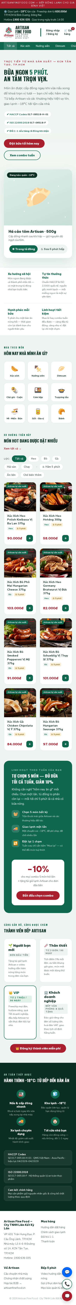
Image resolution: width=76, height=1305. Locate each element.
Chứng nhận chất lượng (18, 1278)
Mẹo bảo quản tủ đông (54, 1288)
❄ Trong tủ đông (23, 249)
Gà (56, 458)
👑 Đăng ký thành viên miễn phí (38, 1048)
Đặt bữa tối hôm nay (24, 143)
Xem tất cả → (12, 448)
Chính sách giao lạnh (53, 1232)
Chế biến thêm (32, 475)
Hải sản (11, 467)
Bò (45, 458)
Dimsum (60, 46)
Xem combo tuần (22, 155)
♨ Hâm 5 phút (51, 467)
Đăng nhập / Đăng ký (53, 32)
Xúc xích (25, 46)
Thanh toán (48, 1241)
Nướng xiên (43, 46)
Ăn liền (11, 475)
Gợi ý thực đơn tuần (52, 1283)
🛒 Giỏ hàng (68, 32)
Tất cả (10, 46)
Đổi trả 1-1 (47, 1237)
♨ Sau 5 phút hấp (52, 249)
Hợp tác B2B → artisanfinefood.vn (15, 1285)
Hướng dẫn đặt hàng (53, 1227)
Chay (27, 467)
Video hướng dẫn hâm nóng (54, 1276)
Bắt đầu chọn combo (38, 895)
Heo (33, 458)
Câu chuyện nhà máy (16, 1274)
